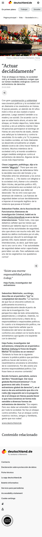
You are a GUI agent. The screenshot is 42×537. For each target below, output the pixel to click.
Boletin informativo (9, 483)
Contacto (5, 462)
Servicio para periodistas (12, 488)
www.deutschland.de (12, 423)
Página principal (10, 18)
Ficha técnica (7, 472)
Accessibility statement (12, 493)
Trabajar (24, 9)
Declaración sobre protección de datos (18, 467)
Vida (21, 18)
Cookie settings (8, 498)
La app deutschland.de (11, 477)
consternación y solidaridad (24, 100)
